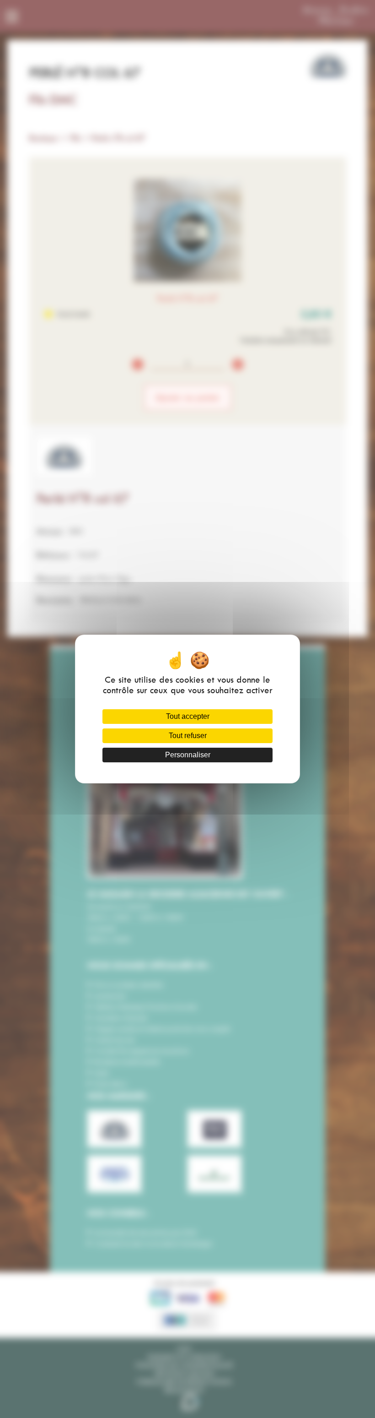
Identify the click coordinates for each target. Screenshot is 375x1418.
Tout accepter (187, 716)
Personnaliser (187, 755)
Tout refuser (188, 735)
